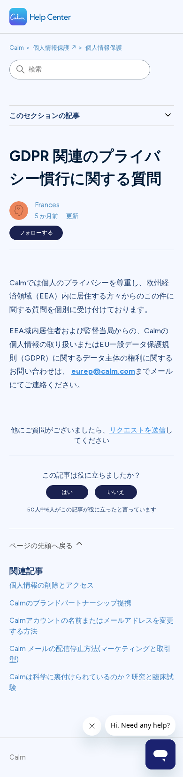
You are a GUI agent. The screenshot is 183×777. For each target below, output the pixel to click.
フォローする (36, 232)
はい (67, 492)
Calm (16, 47)
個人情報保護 (103, 47)
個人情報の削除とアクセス (51, 585)
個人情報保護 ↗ (54, 47)
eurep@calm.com (103, 371)
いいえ (115, 492)
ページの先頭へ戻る (42, 546)
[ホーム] (40, 16)
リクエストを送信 (137, 430)
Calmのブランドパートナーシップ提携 (70, 603)
